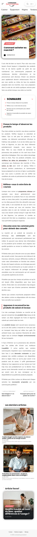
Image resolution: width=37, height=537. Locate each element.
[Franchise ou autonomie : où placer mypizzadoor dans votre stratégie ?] (18, 458)
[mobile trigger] (3, 4)
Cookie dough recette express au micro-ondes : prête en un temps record (16, 437)
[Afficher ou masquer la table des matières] (27, 99)
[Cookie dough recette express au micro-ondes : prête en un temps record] (18, 421)
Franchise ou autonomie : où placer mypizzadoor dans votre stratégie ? (15, 474)
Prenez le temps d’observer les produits (17, 103)
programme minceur (25, 191)
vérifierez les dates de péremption (14, 160)
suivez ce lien (7, 166)
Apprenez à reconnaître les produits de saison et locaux (19, 114)
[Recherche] (27, 4)
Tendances (9, 43)
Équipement (9, 506)
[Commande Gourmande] (12, 4)
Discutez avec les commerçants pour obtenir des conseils (18, 109)
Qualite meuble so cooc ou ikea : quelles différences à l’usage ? (17, 511)
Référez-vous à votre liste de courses (16, 106)
